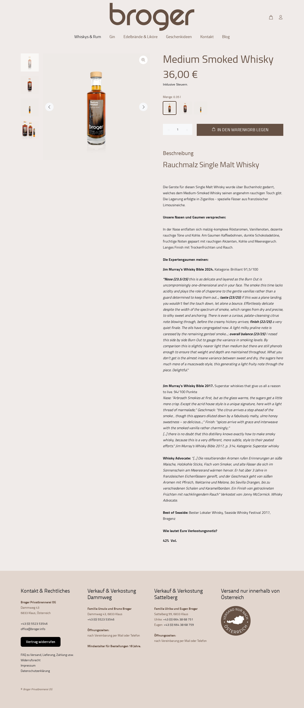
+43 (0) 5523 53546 (34, 623)
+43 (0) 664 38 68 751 (178, 619)
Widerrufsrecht (31, 660)
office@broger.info (33, 629)
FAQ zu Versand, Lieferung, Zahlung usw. (47, 655)
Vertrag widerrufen (40, 641)
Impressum (28, 665)
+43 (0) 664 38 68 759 (179, 624)
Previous (49, 107)
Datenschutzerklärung (35, 671)
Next (143, 107)
